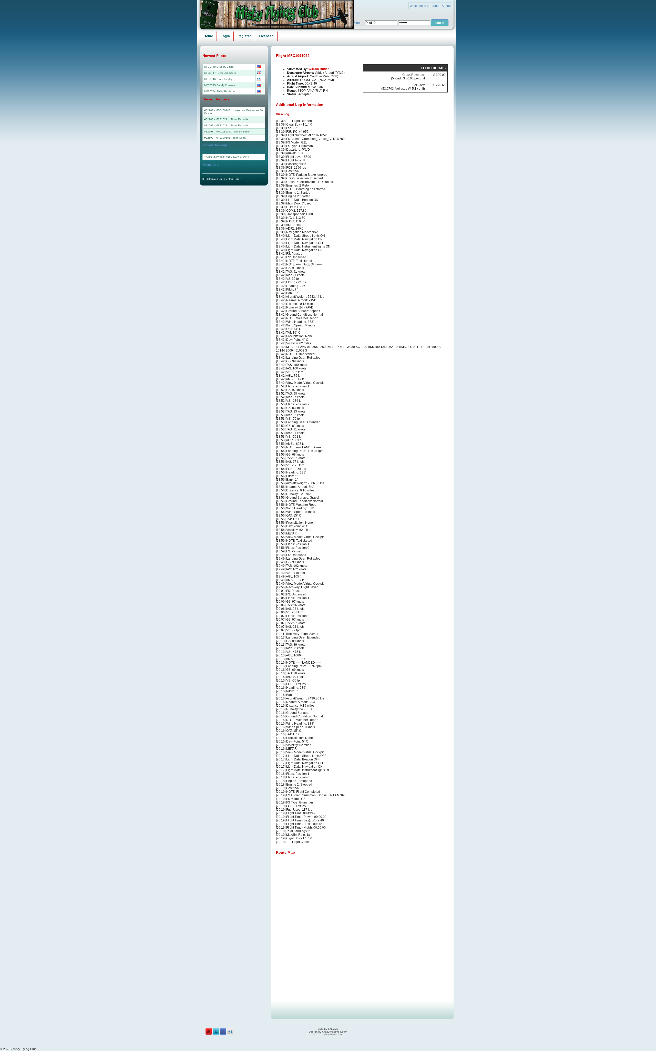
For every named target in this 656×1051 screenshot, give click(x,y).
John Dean (239, 137)
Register (244, 36)
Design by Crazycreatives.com (328, 1031)
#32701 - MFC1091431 (218, 110)
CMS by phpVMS (328, 1028)
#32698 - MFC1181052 (218, 131)
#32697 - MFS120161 (217, 137)
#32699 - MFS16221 (216, 125)
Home (208, 36)
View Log (282, 114)
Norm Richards (239, 119)
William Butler (319, 69)
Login (225, 36)
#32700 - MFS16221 (216, 119)
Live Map (266, 36)
